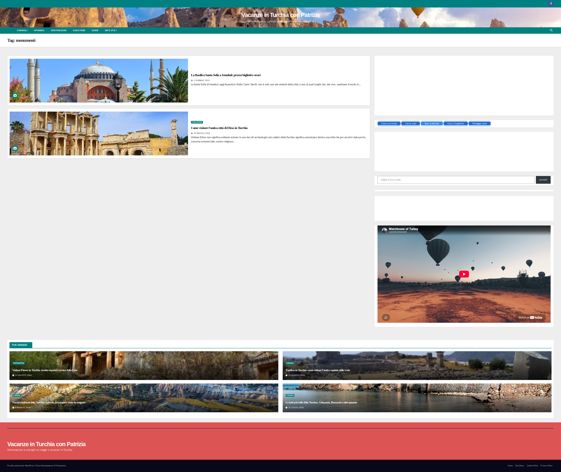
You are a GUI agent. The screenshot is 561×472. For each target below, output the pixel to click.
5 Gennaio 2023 (202, 80)
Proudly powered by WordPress (21, 466)
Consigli (22, 30)
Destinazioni (58, 30)
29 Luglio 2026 (296, 407)
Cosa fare (79, 30)
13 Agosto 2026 (296, 375)
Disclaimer (519, 466)
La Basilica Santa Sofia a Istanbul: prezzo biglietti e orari (225, 75)
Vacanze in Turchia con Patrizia (280, 15)
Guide (95, 30)
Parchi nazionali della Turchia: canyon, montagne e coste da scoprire (48, 402)
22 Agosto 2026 (23, 375)
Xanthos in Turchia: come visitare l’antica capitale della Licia (318, 370)
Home (510, 466)
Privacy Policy (547, 466)
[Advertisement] (464, 86)
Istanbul (39, 30)
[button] (551, 30)
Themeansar (60, 466)
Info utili (110, 30)
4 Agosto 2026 (23, 407)
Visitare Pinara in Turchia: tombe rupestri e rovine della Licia (44, 370)
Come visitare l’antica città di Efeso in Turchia (219, 128)
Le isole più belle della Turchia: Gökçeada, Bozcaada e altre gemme (321, 402)
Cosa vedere (197, 122)
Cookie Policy (532, 466)
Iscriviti (543, 180)
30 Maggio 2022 (202, 133)
